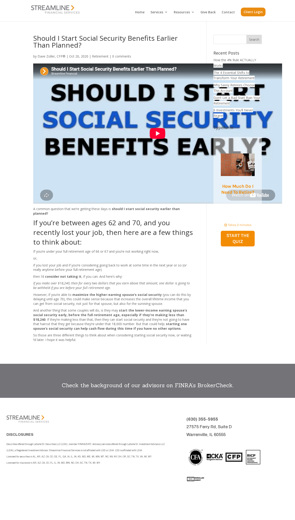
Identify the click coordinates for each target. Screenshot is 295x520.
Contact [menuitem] (228, 12)
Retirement (100, 56)
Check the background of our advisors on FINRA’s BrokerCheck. (147, 385)
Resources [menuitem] (182, 12)
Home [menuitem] (140, 12)
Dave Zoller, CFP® (51, 56)
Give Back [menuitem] (208, 12)
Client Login (253, 12)
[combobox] (230, 39)
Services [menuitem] (156, 12)
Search (254, 39)
